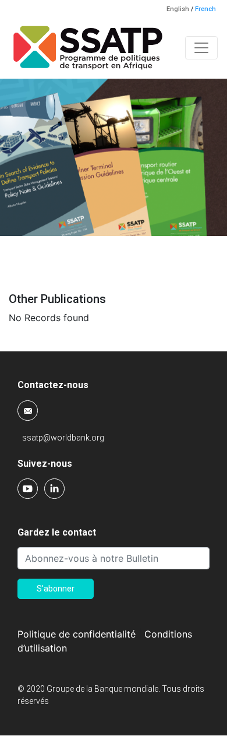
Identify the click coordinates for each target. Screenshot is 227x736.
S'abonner (56, 588)
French (205, 9)
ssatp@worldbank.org (63, 437)
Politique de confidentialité (76, 634)
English (177, 9)
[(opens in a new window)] (28, 487)
